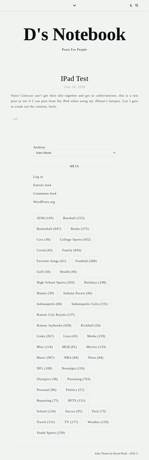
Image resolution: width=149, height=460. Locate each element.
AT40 (45, 218)
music (46, 357)
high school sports (56, 282)
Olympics (47, 379)
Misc (45, 347)
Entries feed (42, 185)
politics (75, 390)
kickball (91, 325)
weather (98, 422)
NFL (44, 368)
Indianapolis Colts (90, 304)
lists (70, 336)
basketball (49, 229)
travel (46, 422)
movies (96, 347)
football (86, 261)
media (96, 336)
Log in (38, 177)
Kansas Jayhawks (54, 325)
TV (71, 422)
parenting (78, 379)
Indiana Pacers (77, 293)
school (46, 411)
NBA (71, 357)
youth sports (51, 433)
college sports (75, 239)
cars (44, 239)
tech (15, 119)
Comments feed (44, 193)
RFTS (76, 400)
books (80, 229)
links (45, 336)
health (68, 271)
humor (45, 293)
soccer (73, 411)
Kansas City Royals (56, 314)
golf (44, 271)
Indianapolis (49, 304)
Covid (45, 250)
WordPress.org (44, 202)
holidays (95, 282)
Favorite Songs (51, 261)
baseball (74, 218)
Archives (39, 147)
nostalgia (73, 368)
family (71, 250)
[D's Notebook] (74, 37)
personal (47, 390)
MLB (69, 347)
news (95, 357)
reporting (48, 400)
